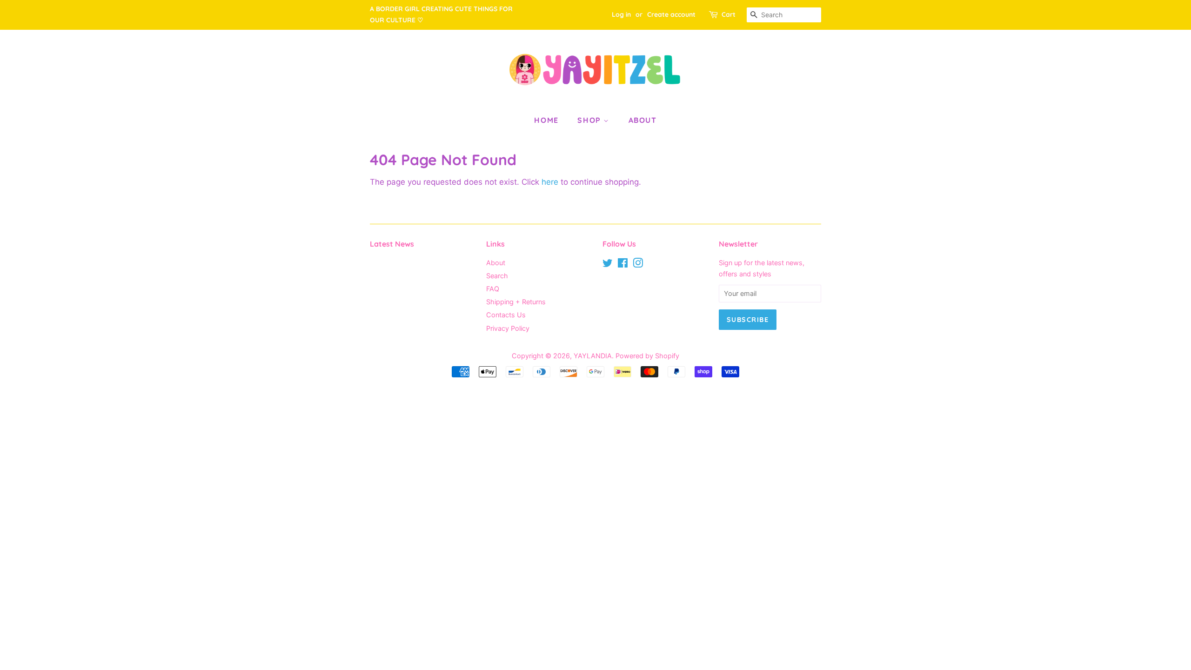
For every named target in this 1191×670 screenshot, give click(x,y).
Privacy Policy (507, 328)
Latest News (392, 243)
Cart (729, 14)
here (550, 182)
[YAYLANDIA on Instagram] (638, 264)
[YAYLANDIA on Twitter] (607, 264)
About (643, 120)
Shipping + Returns (516, 302)
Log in (621, 14)
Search (497, 276)
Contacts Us (506, 315)
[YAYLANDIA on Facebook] (622, 264)
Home (546, 120)
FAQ (492, 289)
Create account (671, 14)
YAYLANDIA (593, 356)
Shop (590, 120)
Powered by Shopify (647, 356)
